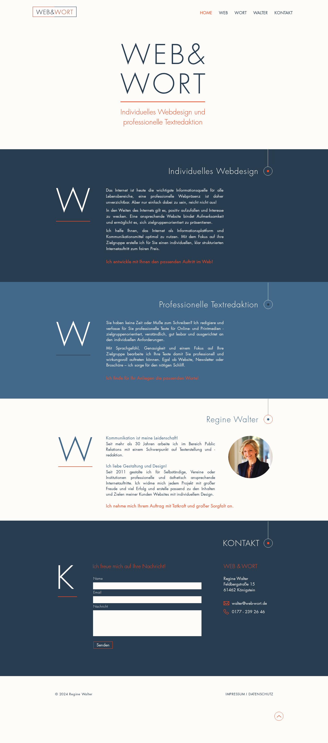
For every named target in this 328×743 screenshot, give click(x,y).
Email (97, 592)
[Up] (278, 716)
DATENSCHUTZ (261, 694)
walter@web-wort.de (249, 603)
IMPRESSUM (235, 694)
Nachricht (100, 606)
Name (98, 578)
